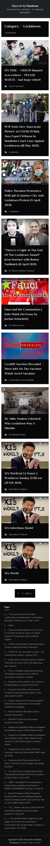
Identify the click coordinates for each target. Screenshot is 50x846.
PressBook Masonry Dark (30, 843)
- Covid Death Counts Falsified (21, 380)
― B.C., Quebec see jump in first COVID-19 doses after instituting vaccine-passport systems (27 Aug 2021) (24, 810)
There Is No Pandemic (25, 5)
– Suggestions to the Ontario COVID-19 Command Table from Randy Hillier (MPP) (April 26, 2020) (25, 752)
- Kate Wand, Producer (17, 489)
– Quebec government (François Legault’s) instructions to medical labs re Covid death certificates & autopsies (24, 704)
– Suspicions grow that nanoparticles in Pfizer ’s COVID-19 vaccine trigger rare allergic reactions (24, 763)
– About (10, 625)
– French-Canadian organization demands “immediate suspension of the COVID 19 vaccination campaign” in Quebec (24, 674)
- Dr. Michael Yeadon (17, 435)
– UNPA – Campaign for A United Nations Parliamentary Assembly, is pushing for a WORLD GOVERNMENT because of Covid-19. (24, 785)
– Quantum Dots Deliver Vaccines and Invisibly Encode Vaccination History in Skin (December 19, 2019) (23, 692)
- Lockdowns (13, 152)
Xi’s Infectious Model (19, 528)
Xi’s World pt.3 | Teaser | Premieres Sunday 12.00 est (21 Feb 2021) (23, 478)
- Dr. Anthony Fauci (16, 325)
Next (27, 593)
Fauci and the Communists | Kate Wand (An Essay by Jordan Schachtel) (23, 314)
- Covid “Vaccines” (16, 86)
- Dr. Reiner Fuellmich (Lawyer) (21, 271)
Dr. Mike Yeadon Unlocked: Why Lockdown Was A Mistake (23, 423)
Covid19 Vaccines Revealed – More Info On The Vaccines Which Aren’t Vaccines (24, 368)
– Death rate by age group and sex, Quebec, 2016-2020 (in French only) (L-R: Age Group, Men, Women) (25, 663)
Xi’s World (12, 573)
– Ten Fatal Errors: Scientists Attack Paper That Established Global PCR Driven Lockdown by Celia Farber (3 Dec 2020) (24, 774)
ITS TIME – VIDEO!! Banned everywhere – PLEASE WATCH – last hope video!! (23, 75)
